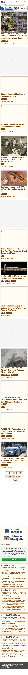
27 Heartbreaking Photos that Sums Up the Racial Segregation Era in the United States (14, 644)
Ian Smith (10, 377)
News (2, 164)
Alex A (9, 315)
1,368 (19, 476)
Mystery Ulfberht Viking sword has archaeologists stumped (13, 277)
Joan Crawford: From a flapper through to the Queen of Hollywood (13, 610)
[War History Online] (2, 667)
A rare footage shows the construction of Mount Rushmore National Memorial (13, 607)
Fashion (3, 406)
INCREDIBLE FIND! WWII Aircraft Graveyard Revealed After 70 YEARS (12, 370)
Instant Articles (4, 40)
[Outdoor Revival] (4, 667)
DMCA (22, 664)
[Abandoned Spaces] (5, 667)
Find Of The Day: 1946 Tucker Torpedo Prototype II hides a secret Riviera (13, 460)
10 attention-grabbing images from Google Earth (13, 95)
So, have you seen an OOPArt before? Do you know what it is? (13, 189)
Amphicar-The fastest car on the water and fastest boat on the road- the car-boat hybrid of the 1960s (14, 569)
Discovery (13, 280)
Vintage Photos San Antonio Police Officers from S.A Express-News (12, 159)
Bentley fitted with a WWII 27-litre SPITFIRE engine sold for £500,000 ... (12, 597)
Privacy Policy (5, 665)
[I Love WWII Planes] (9, 667)
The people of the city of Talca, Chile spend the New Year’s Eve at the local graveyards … (14, 36)
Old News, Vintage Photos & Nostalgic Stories (1, 1)
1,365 (9, 473)
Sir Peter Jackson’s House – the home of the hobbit (12, 125)
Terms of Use (13, 665)
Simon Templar (11, 438)
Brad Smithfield (11, 196)
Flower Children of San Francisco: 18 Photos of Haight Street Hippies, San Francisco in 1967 (14, 401)
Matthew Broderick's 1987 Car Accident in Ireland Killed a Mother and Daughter (13, 629)
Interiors (3, 129)
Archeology (7, 280)
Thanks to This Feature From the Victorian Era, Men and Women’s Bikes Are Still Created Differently (13, 573)
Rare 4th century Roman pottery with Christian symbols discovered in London (13, 585)
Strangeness (4, 98)
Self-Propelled (14, 374)
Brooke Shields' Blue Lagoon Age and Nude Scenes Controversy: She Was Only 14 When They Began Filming (14, 652)
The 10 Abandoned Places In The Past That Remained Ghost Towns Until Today (14, 251)
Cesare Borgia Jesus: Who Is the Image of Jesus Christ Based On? (13, 582)
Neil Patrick (10, 101)
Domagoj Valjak (11, 43)
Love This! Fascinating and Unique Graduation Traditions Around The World (13, 308)
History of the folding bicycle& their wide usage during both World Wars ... (13, 625)
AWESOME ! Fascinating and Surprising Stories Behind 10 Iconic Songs (13, 431)
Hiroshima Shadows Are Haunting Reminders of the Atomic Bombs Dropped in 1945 (14, 578)
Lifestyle (3, 312)
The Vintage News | (14, 664)
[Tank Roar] (7, 667)
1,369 (14, 480)
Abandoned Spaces (5, 374)
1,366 (19, 473)
